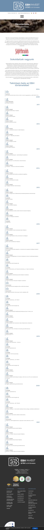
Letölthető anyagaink (21, 502)
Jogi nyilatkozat (31, 510)
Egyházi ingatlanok (10, 494)
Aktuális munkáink (20, 494)
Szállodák (8, 508)
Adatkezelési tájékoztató (32, 500)
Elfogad (35, 528)
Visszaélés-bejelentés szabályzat (32, 495)
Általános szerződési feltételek (32, 513)
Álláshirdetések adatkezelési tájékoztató (32, 502)
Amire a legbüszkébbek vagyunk (21, 492)
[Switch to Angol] (33, 13)
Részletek (7, 528)
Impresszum (30, 515)
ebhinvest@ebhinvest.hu (23, 473)
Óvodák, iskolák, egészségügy (9, 506)
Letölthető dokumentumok (31, 518)
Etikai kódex (30, 493)
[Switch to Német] (35, 13)
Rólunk (29, 498)
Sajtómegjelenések (31, 505)
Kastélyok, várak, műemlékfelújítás (10, 503)
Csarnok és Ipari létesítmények (9, 492)
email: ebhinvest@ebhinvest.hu (24, 13)
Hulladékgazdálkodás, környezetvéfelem (10, 500)
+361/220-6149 (24, 471)
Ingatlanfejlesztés (20, 496)
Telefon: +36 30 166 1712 (12, 13)
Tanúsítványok (30, 491)
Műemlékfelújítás (20, 500)
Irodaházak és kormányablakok (9, 497)
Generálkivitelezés (20, 498)
